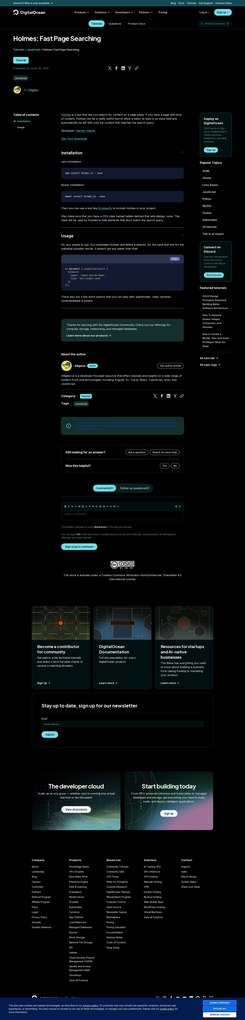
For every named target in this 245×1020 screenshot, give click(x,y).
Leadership (38, 871)
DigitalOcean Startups (118, 892)
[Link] (79, 506)
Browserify (105, 208)
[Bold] (65, 506)
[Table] (114, 506)
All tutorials (209, 226)
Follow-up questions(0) (134, 488)
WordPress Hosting (154, 907)
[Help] (179, 506)
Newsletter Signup (116, 912)
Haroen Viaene (85, 130)
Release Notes (114, 937)
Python (206, 199)
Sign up (221, 12)
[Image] (83, 506)
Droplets (73, 902)
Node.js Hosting (152, 897)
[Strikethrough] (75, 506)
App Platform (76, 917)
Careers (191, 3)
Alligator (33, 90)
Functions (74, 912)
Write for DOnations (117, 881)
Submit (50, 734)
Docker (207, 213)
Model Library (76, 897)
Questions (115, 23)
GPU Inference (152, 871)
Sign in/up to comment (79, 546)
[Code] (117, 506)
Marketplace (113, 917)
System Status (188, 881)
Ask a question (137, 452)
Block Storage (77, 937)
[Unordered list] (100, 506)
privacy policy (90, 1005)
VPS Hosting (151, 876)
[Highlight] (86, 506)
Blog (173, 3)
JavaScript (33, 49)
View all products (76, 809)
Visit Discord (213, 275)
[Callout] (111, 506)
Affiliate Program (41, 902)
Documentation (114, 932)
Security (36, 922)
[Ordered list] (103, 506)
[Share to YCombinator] (130, 68)
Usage (21, 127)
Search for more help (164, 452)
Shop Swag (112, 947)
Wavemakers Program (118, 897)
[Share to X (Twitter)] (110, 68)
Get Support (206, 3)
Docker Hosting (152, 892)
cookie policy (167, 1008)
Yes (164, 465)
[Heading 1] (89, 506)
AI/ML (206, 171)
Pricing (110, 922)
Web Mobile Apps (154, 902)
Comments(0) (104, 488)
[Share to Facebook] (116, 68)
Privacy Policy (39, 917)
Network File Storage (80, 942)
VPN (146, 886)
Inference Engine (78, 881)
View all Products (78, 980)
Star (63, 138)
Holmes (66, 114)
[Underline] (72, 506)
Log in (203, 12)
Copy (175, 258)
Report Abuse (188, 876)
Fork (70, 138)
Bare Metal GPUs (78, 876)
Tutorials (96, 23)
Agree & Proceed (220, 1003)
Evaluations (75, 892)
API (71, 947)
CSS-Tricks (112, 876)
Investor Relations (41, 927)
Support (185, 866)
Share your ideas (190, 886)
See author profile (170, 365)
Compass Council (116, 902)
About (35, 866)
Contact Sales (224, 3)
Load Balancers (77, 922)
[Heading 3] (97, 506)
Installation (23, 121)
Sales (184, 871)
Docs (181, 3)
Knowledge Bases (79, 866)
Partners (36, 892)
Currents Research (116, 886)
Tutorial (21, 60)
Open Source (113, 907)
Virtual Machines (153, 912)
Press (35, 907)
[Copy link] (136, 68)
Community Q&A (115, 871)
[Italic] (69, 506)
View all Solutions (153, 917)
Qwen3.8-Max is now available (31, 3)
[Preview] (176, 506)
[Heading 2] (93, 506)
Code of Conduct (116, 942)
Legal (35, 912)
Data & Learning (77, 886)
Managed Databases (80, 927)
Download (80, 138)
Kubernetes (209, 220)
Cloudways (75, 975)
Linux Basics (210, 185)
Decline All (219, 1008)
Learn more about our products (87, 335)
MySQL (207, 206)
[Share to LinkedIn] (123, 68)
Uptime (73, 952)
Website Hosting (153, 881)
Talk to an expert (213, 233)
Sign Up (42, 683)
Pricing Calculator (116, 927)
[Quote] (107, 506)
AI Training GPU (152, 866)
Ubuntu (206, 178)
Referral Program (41, 897)
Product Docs (136, 23)
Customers (38, 886)
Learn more (106, 683)
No (175, 465)
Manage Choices (220, 1014)
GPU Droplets (76, 871)
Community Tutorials (117, 866)
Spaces (73, 932)
